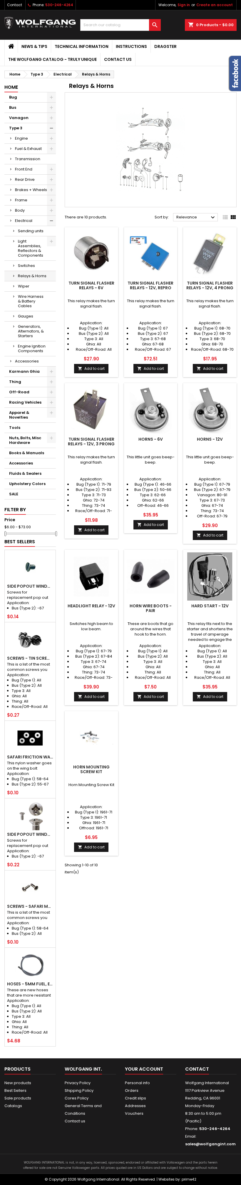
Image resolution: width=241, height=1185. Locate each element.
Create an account (214, 4)
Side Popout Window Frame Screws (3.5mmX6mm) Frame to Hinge (30, 586)
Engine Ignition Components (32, 348)
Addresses (135, 1106)
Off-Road (19, 392)
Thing (15, 382)
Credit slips (135, 1098)
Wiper (23, 286)
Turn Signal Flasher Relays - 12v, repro (150, 285)
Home (11, 87)
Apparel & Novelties (19, 415)
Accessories (27, 361)
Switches (26, 265)
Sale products (17, 1098)
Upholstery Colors (27, 484)
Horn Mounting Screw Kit (91, 769)
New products (17, 1083)
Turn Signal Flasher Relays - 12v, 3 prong (91, 441)
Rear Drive (25, 179)
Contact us (118, 59)
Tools (14, 427)
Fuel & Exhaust (28, 148)
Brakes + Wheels (31, 190)
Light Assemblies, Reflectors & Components (30, 248)
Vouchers (134, 1113)
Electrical (23, 220)
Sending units (30, 231)
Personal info (137, 1083)
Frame (21, 200)
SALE (13, 494)
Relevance (196, 217)
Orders (131, 1090)
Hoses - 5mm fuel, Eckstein (30, 984)
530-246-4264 (59, 4)
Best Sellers (19, 541)
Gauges (25, 316)
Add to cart (91, 368)
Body (20, 210)
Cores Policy (76, 1098)
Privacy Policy (78, 1083)
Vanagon (19, 118)
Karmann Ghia (24, 371)
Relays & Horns (32, 276)
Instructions (131, 46)
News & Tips (34, 46)
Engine (21, 138)
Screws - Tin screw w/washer (30, 658)
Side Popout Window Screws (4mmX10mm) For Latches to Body (30, 834)
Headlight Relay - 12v (91, 606)
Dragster (165, 46)
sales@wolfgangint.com (210, 1144)
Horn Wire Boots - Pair (151, 608)
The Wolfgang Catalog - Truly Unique (52, 59)
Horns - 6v (150, 439)
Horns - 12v (210, 439)
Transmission (27, 159)
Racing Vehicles (25, 402)
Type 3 (15, 128)
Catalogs (13, 1106)
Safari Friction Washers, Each (30, 757)
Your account (144, 1069)
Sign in (184, 4)
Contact (14, 4)
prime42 (189, 1179)
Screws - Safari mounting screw (30, 906)
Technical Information (81, 46)
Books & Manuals (26, 453)
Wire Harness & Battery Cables (30, 301)
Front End (23, 169)
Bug (13, 97)
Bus (12, 107)
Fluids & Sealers (25, 473)
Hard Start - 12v (210, 606)
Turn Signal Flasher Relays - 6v (91, 285)
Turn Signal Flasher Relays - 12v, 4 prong (209, 285)
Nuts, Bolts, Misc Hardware (25, 440)
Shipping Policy (79, 1090)
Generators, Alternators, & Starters (31, 331)
